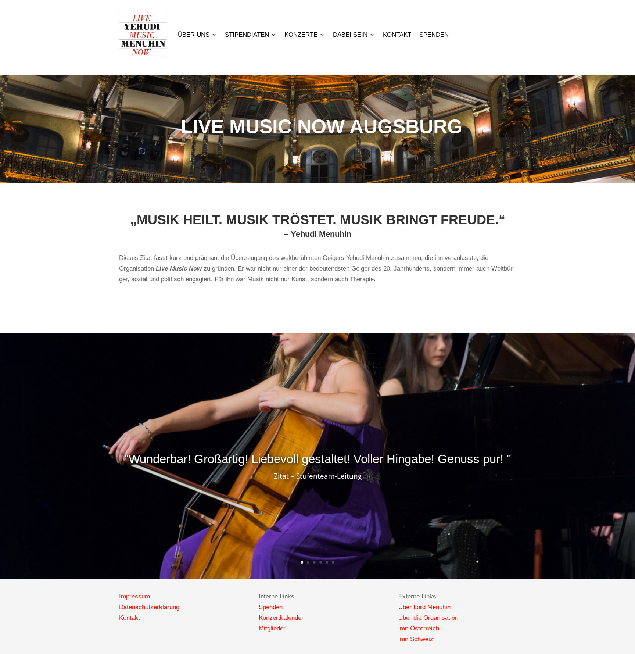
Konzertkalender (281, 617)
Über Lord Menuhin (424, 607)
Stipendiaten (247, 34)
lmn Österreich (418, 628)
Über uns (193, 34)
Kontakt (397, 34)
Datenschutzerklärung (149, 607)
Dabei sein (350, 34)
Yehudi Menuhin (321, 234)
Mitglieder (272, 628)
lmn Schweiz (415, 639)
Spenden (434, 34)
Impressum (134, 596)
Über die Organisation (428, 617)
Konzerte (301, 34)
